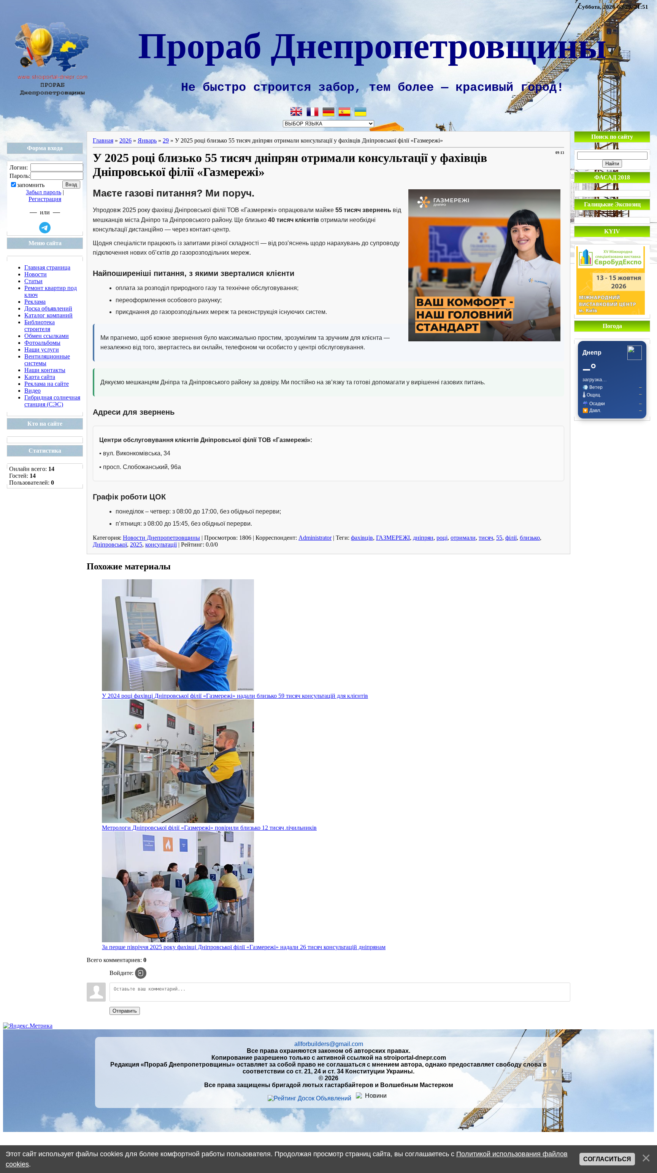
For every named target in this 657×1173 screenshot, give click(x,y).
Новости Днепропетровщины (161, 537)
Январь (147, 140)
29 (166, 140)
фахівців (362, 537)
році (442, 537)
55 (499, 537)
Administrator (315, 537)
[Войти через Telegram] (45, 227)
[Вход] (140, 973)
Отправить (125, 1011)
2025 (136, 544)
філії (511, 537)
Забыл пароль (43, 192)
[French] (312, 112)
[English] (296, 112)
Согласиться (607, 1159)
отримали (463, 537)
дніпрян (423, 537)
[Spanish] (344, 112)
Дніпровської (110, 544)
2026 (125, 140)
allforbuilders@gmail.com (328, 1044)
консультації (161, 544)
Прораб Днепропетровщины (372, 44)
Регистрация (45, 199)
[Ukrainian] (360, 112)
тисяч (486, 537)
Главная (103, 140)
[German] (328, 112)
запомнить (30, 185)
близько (530, 537)
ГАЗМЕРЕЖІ (393, 537)
